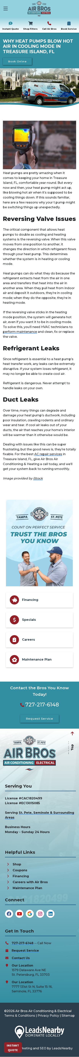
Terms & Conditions (19, 1015)
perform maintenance (20, 332)
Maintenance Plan (27, 888)
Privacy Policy (48, 1015)
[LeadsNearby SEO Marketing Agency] (39, 1033)
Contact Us (21, 958)
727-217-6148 (42, 704)
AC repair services (48, 454)
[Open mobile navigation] (5, 8)
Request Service (25, 950)
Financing (21, 876)
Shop (17, 864)
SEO (43, 1048)
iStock (38, 478)
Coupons (20, 870)
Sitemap (68, 1015)
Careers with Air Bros (30, 882)
